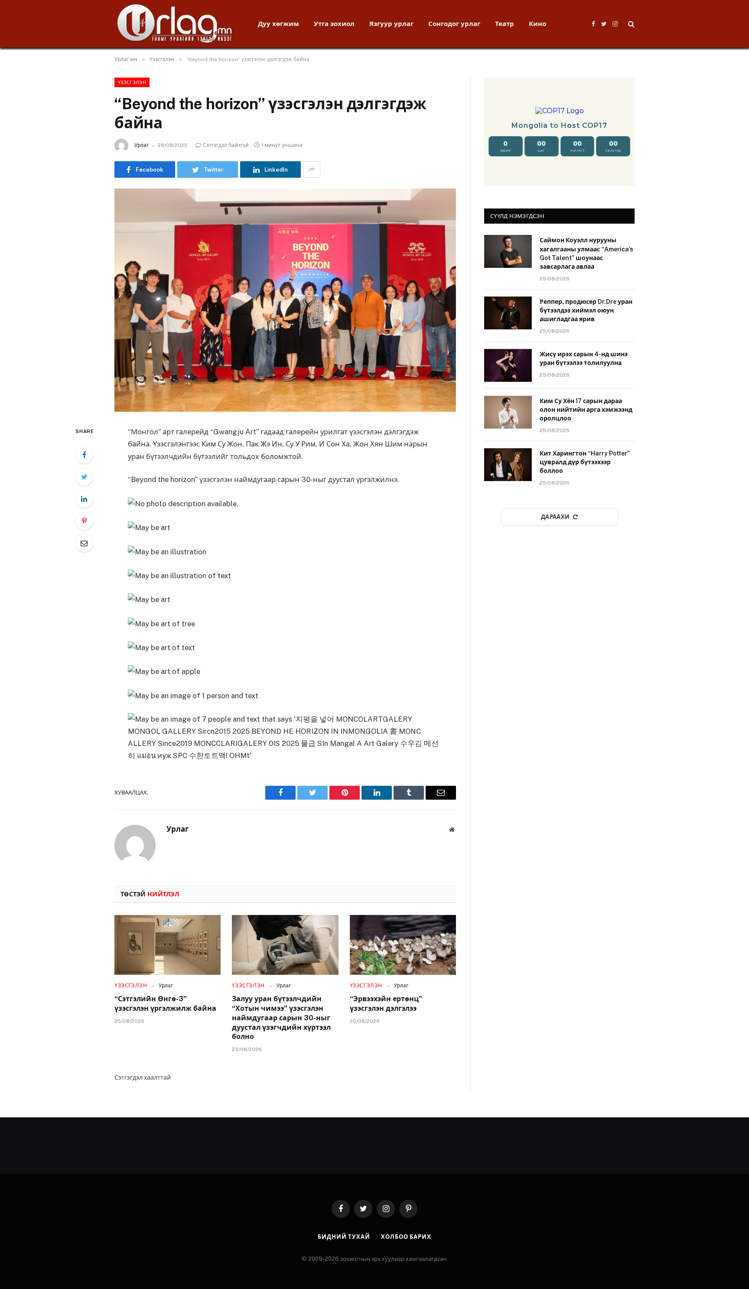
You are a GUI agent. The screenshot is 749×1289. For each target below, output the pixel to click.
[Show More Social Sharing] (311, 169)
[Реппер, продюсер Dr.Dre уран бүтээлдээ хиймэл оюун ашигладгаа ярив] (508, 312)
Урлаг (141, 145)
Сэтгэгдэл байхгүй (226, 145)
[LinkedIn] (84, 499)
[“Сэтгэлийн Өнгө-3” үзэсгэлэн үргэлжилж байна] (167, 945)
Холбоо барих (406, 1237)
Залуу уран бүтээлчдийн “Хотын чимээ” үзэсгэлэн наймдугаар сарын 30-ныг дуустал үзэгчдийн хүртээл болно (281, 1018)
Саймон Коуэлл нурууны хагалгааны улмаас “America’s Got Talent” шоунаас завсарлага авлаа (586, 253)
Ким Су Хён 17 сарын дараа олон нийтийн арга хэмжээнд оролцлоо (586, 409)
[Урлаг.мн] (174, 24)
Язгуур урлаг (391, 23)
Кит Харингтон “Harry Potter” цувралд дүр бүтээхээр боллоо (585, 462)
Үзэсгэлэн (132, 82)
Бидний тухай (344, 1237)
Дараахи (555, 517)
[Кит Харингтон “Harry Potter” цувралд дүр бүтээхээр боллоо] (508, 464)
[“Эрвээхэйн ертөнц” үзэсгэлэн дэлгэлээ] (403, 945)
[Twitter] (84, 476)
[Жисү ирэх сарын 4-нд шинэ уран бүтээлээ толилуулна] (508, 365)
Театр (504, 23)
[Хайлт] (630, 24)
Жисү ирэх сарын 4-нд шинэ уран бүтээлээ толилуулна (584, 358)
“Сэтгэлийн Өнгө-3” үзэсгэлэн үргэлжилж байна (165, 1003)
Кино (537, 23)
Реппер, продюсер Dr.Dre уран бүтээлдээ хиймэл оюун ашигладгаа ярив (586, 310)
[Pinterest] (84, 521)
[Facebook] (84, 454)
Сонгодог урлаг (454, 23)
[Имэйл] (84, 543)
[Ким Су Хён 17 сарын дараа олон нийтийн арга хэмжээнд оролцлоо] (508, 412)
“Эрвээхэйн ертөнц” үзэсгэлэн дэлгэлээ (386, 1003)
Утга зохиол (334, 23)
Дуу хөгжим (278, 23)
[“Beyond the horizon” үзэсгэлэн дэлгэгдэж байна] (285, 300)
